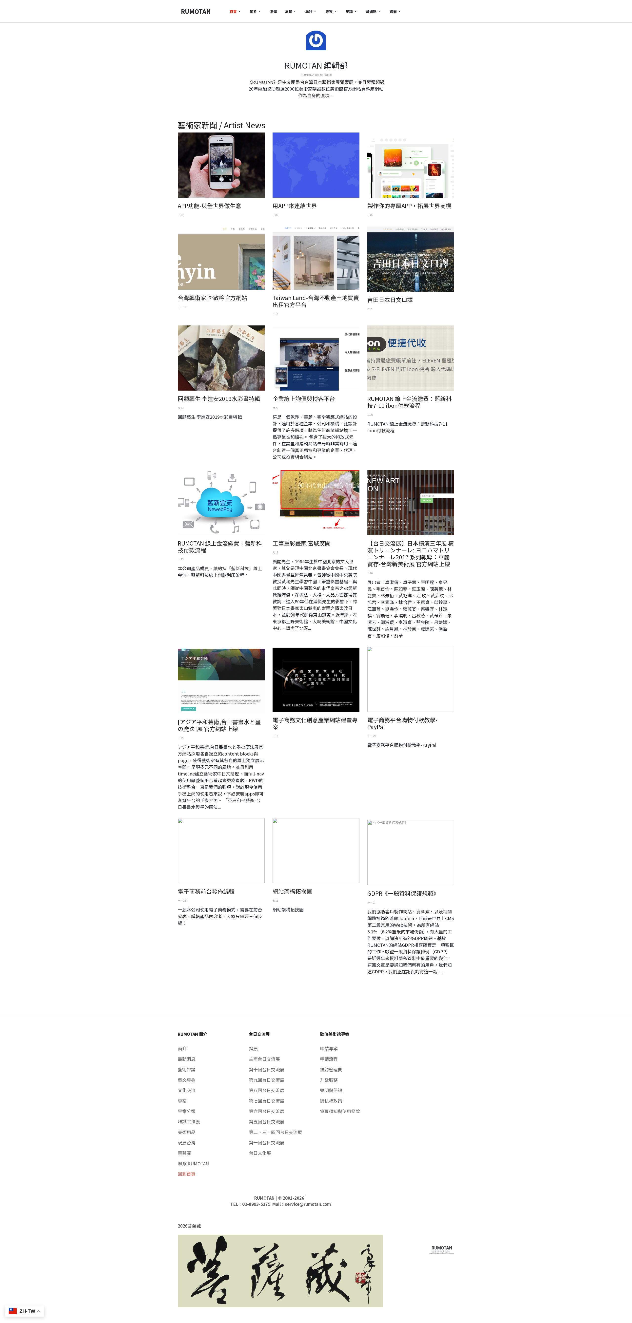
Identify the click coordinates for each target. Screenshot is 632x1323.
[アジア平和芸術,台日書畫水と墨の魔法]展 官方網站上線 (219, 725)
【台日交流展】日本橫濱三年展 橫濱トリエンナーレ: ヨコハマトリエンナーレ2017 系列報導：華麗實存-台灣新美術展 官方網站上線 (410, 553)
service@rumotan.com (308, 1204)
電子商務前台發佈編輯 (206, 891)
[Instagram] (320, 104)
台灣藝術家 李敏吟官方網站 (212, 297)
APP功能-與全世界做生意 (209, 205)
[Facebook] (312, 104)
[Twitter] (316, 104)
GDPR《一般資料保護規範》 (403, 893)
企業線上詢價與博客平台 (304, 398)
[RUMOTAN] (442, 1248)
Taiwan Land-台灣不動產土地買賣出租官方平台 (316, 301)
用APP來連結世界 (295, 205)
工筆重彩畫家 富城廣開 (302, 543)
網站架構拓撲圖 (292, 891)
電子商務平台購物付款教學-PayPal (402, 723)
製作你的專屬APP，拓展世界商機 (409, 205)
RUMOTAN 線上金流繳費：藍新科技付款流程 (220, 546)
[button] (236, 11)
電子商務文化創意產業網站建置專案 (315, 723)
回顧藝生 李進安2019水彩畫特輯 (219, 398)
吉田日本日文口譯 (390, 299)
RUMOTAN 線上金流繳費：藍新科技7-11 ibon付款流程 (409, 402)
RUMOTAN (264, 1198)
